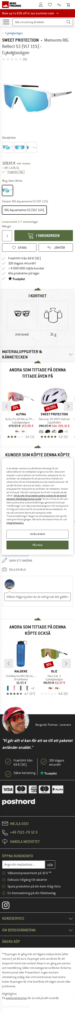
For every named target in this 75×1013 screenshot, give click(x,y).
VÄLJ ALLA (37, 545)
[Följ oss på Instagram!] (9, 906)
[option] (37, 98)
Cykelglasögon (14, 33)
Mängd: (6, 226)
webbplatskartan (16, 998)
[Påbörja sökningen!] (69, 22)
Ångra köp (11, 941)
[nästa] (68, 406)
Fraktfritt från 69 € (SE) (24, 258)
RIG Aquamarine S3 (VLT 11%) (24, 210)
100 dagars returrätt (22, 263)
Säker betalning (24, 773)
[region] (37, 506)
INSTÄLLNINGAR (37, 534)
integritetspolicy (15, 522)
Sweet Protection (20, 40)
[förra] (6, 406)
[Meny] (6, 21)
